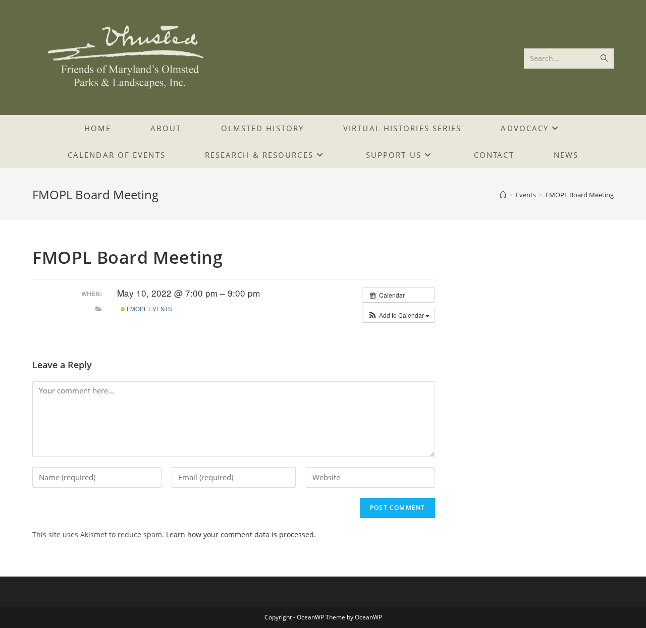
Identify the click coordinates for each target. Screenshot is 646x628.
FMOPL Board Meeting (580, 194)
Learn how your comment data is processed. (241, 534)
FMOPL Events (148, 309)
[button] (398, 315)
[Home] (503, 194)
